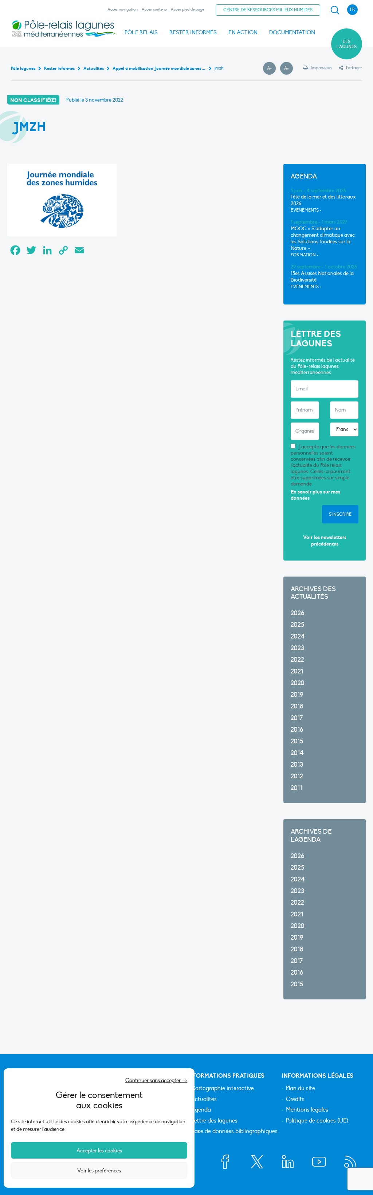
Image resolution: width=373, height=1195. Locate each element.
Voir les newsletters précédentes (324, 540)
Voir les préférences (99, 1170)
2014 (297, 753)
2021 (297, 671)
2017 (297, 718)
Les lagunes (347, 44)
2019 (297, 695)
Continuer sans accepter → (156, 1080)
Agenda (201, 1110)
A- (271, 68)
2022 (297, 660)
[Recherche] (334, 10)
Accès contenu (154, 9)
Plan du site (300, 1088)
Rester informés (193, 32)
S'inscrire (340, 514)
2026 (297, 613)
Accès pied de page (187, 9)
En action (243, 32)
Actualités (204, 1099)
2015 (297, 741)
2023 (297, 648)
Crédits (295, 1099)
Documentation (292, 32)
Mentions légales (307, 1110)
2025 (297, 625)
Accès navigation (122, 9)
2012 (297, 776)
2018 (297, 706)
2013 (297, 765)
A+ (288, 68)
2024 (298, 636)
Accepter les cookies (99, 1150)
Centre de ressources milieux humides (268, 9)
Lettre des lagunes (214, 1121)
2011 (296, 788)
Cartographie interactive (222, 1088)
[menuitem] (333, 10)
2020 (298, 683)
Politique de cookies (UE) (317, 1121)
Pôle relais (141, 32)
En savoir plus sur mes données (315, 495)
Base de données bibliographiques (234, 1131)
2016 (297, 730)
